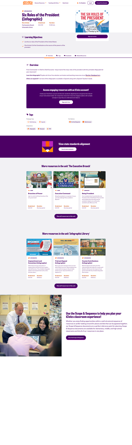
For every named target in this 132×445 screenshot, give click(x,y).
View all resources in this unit (66, 216)
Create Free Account (102, 3)
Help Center (65, 3)
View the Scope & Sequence (76, 337)
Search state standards (67, 149)
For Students (82, 3)
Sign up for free (66, 102)
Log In (90, 3)
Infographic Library (27, 27)
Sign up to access (92, 36)
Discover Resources (40, 3)
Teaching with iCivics (53, 3)
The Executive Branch (28, 25)
